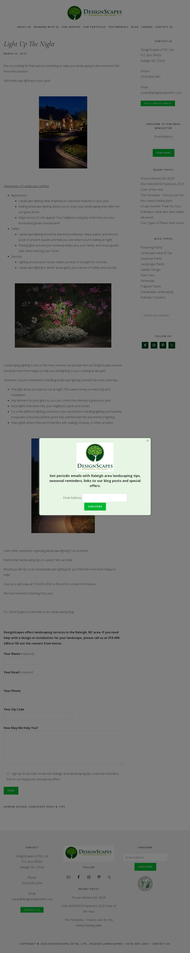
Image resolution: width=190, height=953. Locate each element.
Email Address (72, 498)
